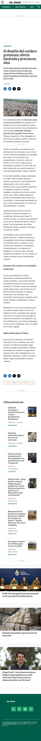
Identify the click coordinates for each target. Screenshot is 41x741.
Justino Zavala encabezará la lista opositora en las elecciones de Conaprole (16, 458)
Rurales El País (12, 501)
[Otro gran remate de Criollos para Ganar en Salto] (32, 545)
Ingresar (37, 2)
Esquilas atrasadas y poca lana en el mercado (16, 436)
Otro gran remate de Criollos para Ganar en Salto (16, 543)
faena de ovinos (19, 382)
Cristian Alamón (13, 469)
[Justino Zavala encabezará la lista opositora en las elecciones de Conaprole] (32, 458)
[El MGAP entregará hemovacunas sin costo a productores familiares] (32, 412)
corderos (8, 382)
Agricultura (20, 7)
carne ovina (30, 382)
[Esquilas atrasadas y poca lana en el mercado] (32, 437)
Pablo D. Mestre (13, 531)
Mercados (12, 554)
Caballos (12, 534)
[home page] (20, 701)
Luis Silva (20, 422)
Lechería (12, 471)
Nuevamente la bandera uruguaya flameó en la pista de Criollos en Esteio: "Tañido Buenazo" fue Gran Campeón (17, 518)
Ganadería (6, 7)
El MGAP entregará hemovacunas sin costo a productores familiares (20, 594)
